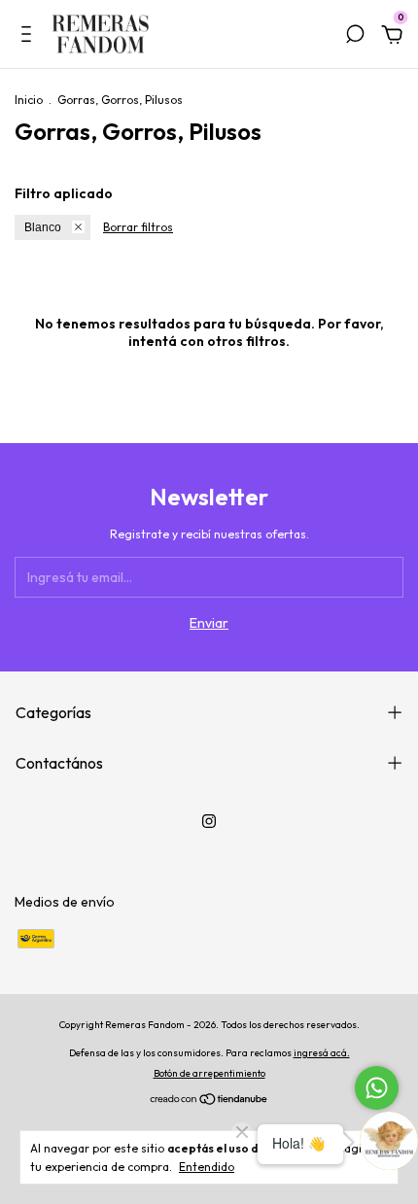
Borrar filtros (138, 227)
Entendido (206, 1166)
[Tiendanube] (209, 1101)
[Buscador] (354, 36)
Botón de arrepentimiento (209, 1073)
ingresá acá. (322, 1053)
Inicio (29, 99)
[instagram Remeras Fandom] (209, 821)
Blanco (42, 227)
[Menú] (30, 36)
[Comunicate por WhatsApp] (377, 1088)
